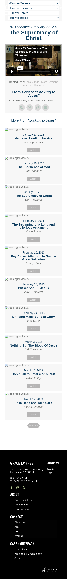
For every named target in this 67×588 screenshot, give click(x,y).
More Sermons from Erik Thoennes (40, 83)
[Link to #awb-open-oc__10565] (58, 22)
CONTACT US (55, 4)
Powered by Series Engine (33, 435)
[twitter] (24, 487)
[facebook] (11, 487)
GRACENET (57, 8)
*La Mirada (33, 81)
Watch (33, 150)
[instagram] (17, 487)
